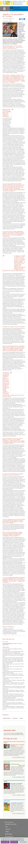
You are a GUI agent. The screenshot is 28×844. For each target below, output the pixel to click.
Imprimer (12, 18)
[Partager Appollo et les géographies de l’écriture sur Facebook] (20, 19)
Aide (6, 826)
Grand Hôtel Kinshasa (7, 643)
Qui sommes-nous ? (9, 836)
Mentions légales (8, 833)
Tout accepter (5, 842)
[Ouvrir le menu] (4, 8)
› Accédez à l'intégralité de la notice (18, 757)
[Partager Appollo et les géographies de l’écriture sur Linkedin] (24, 19)
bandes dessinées (7, 718)
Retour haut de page (9, 822)
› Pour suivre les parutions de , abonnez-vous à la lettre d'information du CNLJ (14, 734)
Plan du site (8, 829)
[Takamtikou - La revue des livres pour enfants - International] (14, 3)
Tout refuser (14, 842)
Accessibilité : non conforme (10, 824)
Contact (7, 831)
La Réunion (15, 718)
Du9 (15, 281)
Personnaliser (23, 842)
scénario (21, 718)
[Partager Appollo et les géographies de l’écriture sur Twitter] (22, 19)
